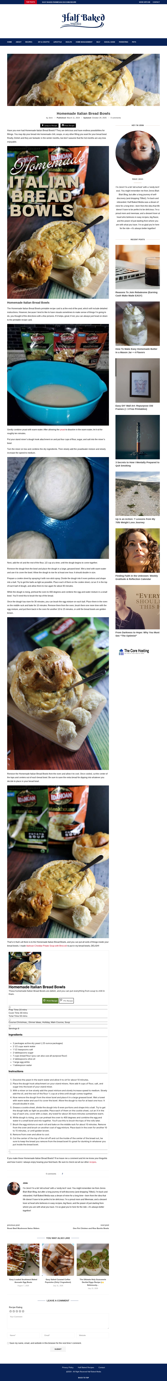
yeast (62, 429)
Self (98, 42)
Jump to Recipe (50, 126)
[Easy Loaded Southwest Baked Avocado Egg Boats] (23, 1260)
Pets (134, 42)
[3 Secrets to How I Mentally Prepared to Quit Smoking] (137, 437)
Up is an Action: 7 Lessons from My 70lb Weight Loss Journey (135, 521)
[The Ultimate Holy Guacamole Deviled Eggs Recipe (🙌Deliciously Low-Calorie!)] (93, 1260)
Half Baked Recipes (86, 1367)
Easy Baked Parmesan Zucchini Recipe (59, 2)
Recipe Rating (15, 1307)
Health (69, 42)
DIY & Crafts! (44, 42)
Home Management (84, 42)
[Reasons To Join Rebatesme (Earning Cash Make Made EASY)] (137, 267)
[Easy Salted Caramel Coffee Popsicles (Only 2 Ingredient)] (58, 1260)
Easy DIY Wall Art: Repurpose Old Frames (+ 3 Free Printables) (134, 407)
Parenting (123, 42)
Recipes (28, 42)
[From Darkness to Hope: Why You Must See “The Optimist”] (137, 607)
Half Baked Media (94, 1372)
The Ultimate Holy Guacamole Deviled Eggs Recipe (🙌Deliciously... (93, 1282)
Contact (156, 2)
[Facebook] (7, 2)
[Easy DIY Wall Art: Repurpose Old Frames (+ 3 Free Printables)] (137, 380)
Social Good (109, 42)
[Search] (158, 42)
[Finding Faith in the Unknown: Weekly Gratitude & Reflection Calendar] (137, 550)
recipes (92, 1162)
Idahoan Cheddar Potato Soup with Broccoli (46, 946)
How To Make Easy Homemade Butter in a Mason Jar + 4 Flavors (136, 351)
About (18, 42)
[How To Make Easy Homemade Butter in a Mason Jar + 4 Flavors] (137, 323)
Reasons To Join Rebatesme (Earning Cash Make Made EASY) (136, 294)
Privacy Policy (67, 1367)
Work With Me (144, 2)
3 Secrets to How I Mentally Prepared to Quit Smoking (137, 464)
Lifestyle (57, 42)
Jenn (51, 118)
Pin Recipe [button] (68, 1001)
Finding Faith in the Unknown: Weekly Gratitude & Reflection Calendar (136, 577)
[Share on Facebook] (66, 1174)
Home (9, 42)
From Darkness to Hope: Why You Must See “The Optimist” (137, 634)
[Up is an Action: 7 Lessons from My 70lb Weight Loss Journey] (137, 494)
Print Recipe (69, 126)
